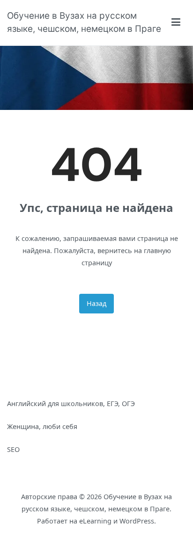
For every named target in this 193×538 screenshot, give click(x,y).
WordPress (136, 520)
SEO (13, 449)
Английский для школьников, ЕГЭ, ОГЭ (71, 403)
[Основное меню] (176, 22)
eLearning (95, 520)
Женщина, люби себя (42, 426)
